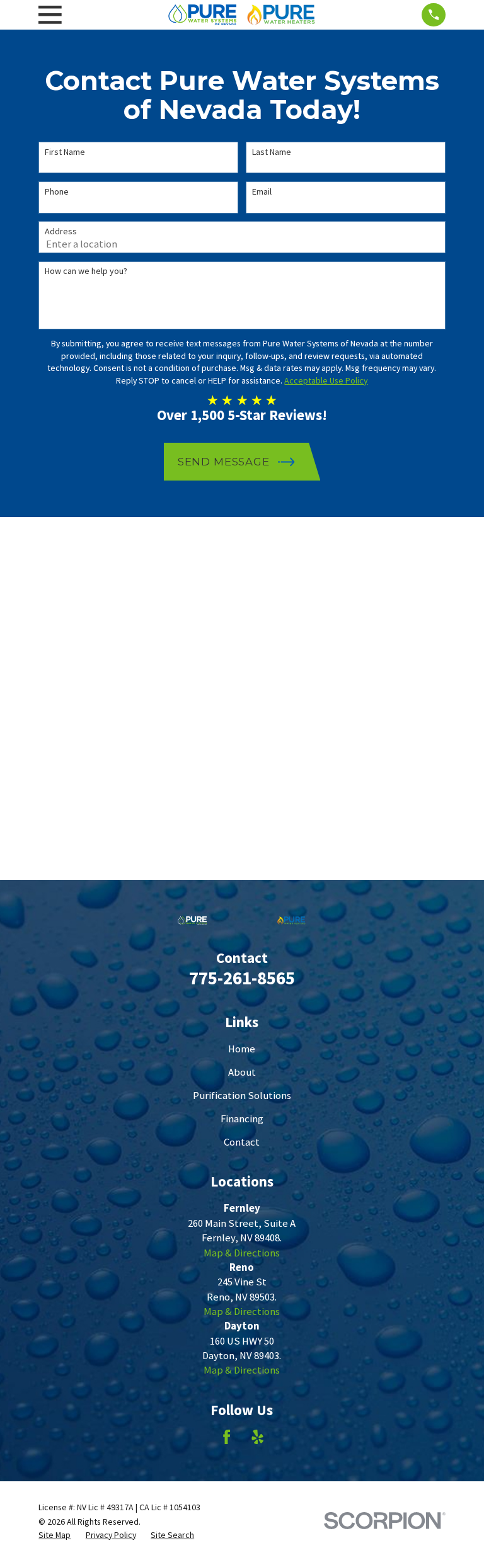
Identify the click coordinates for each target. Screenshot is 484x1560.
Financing (242, 1118)
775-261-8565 (242, 977)
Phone (57, 191)
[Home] (242, 15)
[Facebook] (226, 1437)
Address (61, 231)
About (242, 1072)
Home (241, 1049)
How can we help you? (86, 271)
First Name (65, 152)
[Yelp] (257, 1437)
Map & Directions (242, 1253)
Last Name (271, 152)
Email (262, 191)
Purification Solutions (242, 1095)
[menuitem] (54, 1535)
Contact (242, 1142)
